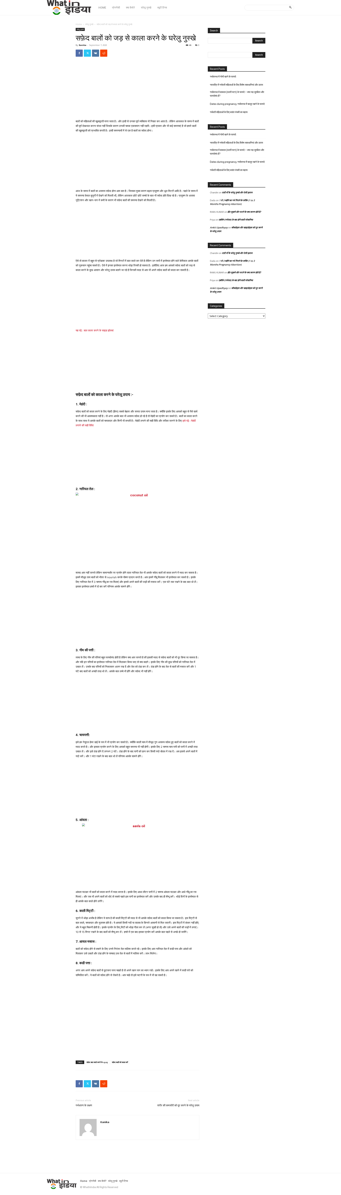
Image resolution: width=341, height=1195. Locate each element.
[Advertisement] (137, 93)
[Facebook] (79, 53)
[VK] (95, 53)
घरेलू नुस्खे (89, 24)
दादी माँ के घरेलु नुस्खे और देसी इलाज (237, 192)
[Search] (290, 7)
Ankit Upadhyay (219, 227)
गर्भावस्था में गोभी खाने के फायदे (223, 76)
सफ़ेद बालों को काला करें (120, 1062)
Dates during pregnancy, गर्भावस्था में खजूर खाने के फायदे (237, 104)
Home (79, 24)
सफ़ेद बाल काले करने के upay (97, 1062)
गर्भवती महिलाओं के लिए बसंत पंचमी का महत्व (229, 112)
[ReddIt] (103, 53)
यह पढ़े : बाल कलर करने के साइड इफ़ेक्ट (95, 330)
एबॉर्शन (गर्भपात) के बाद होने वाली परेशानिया (236, 219)
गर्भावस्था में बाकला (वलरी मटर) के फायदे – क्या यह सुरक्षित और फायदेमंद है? (237, 94)
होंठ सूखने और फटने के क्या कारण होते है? (244, 211)
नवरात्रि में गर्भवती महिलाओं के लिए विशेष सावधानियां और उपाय (236, 84)
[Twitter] (87, 53)
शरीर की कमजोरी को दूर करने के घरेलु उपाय (178, 1105)
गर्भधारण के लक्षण (84, 1105)
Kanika (82, 45)
